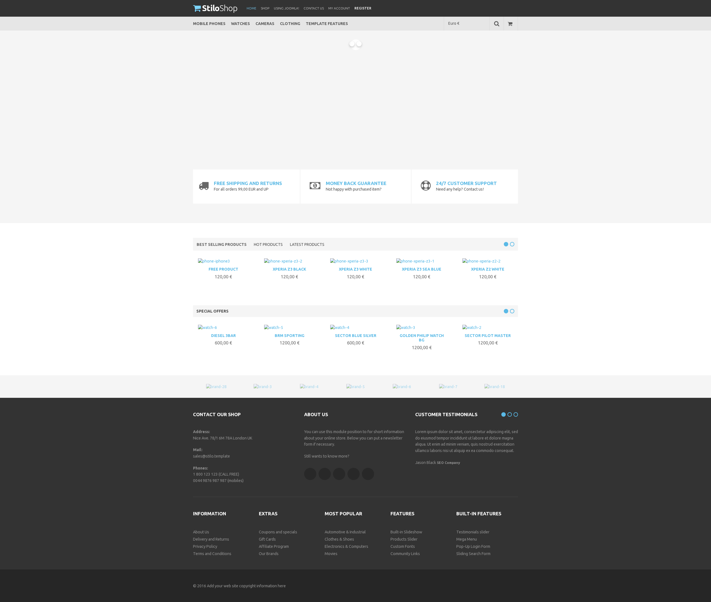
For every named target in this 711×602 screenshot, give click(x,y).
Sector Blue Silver (355, 335)
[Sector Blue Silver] (339, 328)
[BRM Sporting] (273, 328)
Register (362, 8)
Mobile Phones (209, 23)
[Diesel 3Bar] (207, 328)
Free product (223, 269)
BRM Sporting (289, 335)
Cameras (265, 23)
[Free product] (214, 262)
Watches (240, 23)
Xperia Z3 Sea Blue (421, 269)
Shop (219, 8)
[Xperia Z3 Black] (283, 262)
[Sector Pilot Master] (471, 328)
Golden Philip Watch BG (422, 338)
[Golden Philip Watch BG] (405, 328)
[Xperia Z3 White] (349, 262)
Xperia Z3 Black (289, 269)
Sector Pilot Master (488, 335)
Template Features (327, 23)
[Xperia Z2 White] (481, 262)
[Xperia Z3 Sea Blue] (415, 262)
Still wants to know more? (326, 456)
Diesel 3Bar (223, 335)
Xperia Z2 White (487, 269)
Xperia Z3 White (355, 269)
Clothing (290, 23)
